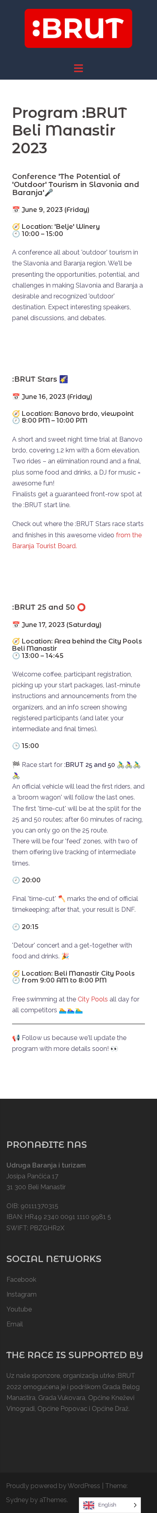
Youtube (19, 1309)
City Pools (93, 999)
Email (14, 1324)
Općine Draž (110, 1408)
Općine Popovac (62, 1408)
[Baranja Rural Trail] (78, 31)
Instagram (21, 1294)
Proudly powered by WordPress (53, 1486)
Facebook (21, 1279)
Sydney (17, 1500)
